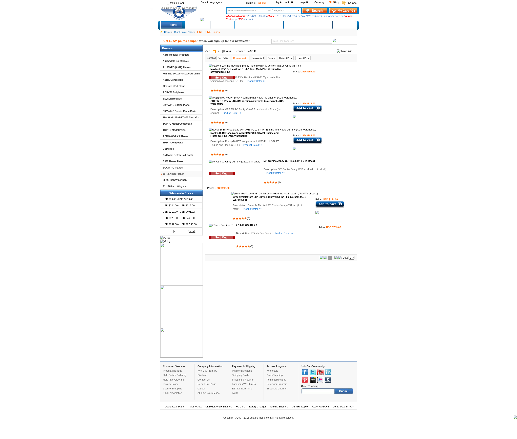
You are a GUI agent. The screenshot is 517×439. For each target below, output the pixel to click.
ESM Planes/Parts (173, 161)
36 (251, 51)
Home (173, 24)
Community (271, 24)
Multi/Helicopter (300, 406)
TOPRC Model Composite (177, 123)
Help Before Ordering (174, 375)
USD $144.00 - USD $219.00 (179, 205)
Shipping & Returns (242, 379)
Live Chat (352, 3)
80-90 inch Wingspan (175, 180)
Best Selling (223, 58)
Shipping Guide (240, 375)
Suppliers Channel (277, 388)
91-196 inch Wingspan (175, 186)
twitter (313, 372)
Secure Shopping (172, 388)
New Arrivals (222, 24)
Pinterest (305, 380)
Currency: (324, 2)
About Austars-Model (209, 393)
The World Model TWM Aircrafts (181, 117)
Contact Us (204, 379)
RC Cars (240, 406)
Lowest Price (303, 58)
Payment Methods (242, 370)
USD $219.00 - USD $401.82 (179, 211)
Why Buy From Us (207, 370)
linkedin (328, 372)
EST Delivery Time (242, 388)
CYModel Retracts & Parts (178, 155)
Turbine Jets (195, 406)
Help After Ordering (173, 379)
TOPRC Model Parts (174, 130)
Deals (197, 24)
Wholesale (272, 370)
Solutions (295, 24)
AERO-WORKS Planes (175, 136)
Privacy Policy (170, 384)
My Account (282, 2)
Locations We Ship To (244, 384)
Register (261, 2)
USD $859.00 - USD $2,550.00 (180, 224)
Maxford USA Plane (174, 86)
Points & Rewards (276, 379)
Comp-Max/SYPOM (343, 406)
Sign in (249, 2)
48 (255, 51)
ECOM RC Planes (173, 167)
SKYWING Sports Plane (176, 105)
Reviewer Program (277, 384)
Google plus (313, 380)
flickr (320, 380)
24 (248, 51)
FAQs (235, 393)
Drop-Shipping (275, 375)
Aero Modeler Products (176, 54)
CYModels (168, 148)
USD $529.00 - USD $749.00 (179, 218)
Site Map (202, 375)
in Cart (307, 108)
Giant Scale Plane (184, 32)
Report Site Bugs (207, 384)
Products (246, 24)
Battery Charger (257, 406)
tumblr (328, 380)
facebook (305, 372)
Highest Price (285, 58)
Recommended (240, 58)
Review (271, 58)
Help (302, 2)
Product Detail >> (256, 81)
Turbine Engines (279, 406)
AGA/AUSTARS (320, 406)
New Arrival (258, 58)
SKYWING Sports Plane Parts (180, 111)
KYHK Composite (173, 79)
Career (201, 388)
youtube (320, 372)
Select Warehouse (344, 24)
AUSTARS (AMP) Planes (177, 67)
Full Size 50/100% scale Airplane (181, 73)
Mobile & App (177, 3)
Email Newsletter (172, 393)
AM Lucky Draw (320, 24)
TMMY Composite (173, 142)
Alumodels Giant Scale (176, 61)
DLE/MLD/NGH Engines (218, 406)
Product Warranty (172, 370)
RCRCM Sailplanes (174, 92)
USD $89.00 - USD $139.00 (178, 199)
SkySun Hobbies (172, 98)
